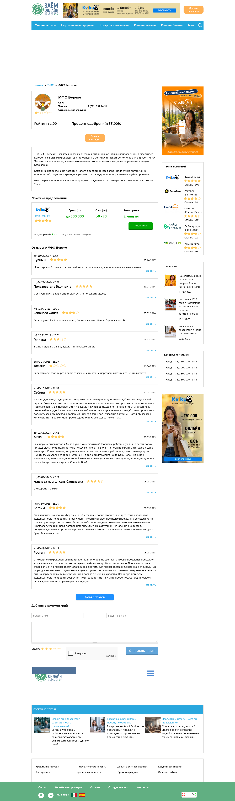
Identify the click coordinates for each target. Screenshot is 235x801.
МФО (50, 85)
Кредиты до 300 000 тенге (181, 373)
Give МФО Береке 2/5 (47, 649)
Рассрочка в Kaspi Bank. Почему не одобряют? (121, 720)
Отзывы (95, 787)
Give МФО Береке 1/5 (42, 649)
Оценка (35, 648)
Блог (191, 25)
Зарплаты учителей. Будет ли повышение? (179, 720)
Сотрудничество (118, 787)
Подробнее (140, 225)
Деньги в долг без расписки (133, 766)
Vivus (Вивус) (192, 243)
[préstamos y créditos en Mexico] (74, 794)
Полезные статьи (44, 709)
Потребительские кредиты (91, 766)
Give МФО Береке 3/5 (51, 649)
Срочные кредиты (128, 772)
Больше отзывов (95, 597)
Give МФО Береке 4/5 (55, 649)
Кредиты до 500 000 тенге (181, 379)
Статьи (42, 787)
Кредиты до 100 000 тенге (181, 361)
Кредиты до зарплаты (89, 772)
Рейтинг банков (172, 25)
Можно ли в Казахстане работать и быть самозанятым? (66, 722)
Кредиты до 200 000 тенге (181, 367)
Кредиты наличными (114, 25)
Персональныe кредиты (77, 25)
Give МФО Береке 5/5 (59, 649)
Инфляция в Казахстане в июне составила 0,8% (190, 330)
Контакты (142, 787)
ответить (151, 270)
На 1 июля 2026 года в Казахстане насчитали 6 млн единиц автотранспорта (189, 306)
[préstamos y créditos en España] (82, 794)
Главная (37, 85)
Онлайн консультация (68, 787)
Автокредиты (43, 772)
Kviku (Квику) (42, 215)
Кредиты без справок (170, 766)
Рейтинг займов (145, 25)
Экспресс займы (167, 772)
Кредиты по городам (47, 766)
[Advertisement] (117, 55)
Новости (171, 266)
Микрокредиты (45, 25)
